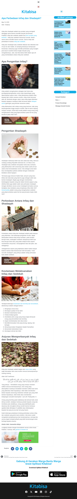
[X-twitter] (31, 492)
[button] (38, 2)
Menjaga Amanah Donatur (62, 106)
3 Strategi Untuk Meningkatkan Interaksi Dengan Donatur (59, 24)
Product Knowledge (61, 103)
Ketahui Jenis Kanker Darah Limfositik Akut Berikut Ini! (58, 34)
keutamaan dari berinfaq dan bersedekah (25, 303)
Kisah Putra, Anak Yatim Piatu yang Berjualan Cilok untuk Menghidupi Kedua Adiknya (59, 82)
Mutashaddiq (5, 190)
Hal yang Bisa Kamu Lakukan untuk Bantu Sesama (58, 71)
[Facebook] (26, 492)
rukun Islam (28, 369)
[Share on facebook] (12, 448)
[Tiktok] (51, 492)
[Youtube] (36, 492)
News (57, 100)
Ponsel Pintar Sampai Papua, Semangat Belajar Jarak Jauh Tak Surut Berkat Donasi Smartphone (59, 59)
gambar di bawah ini (21, 429)
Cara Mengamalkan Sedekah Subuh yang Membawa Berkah (58, 45)
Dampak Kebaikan (60, 97)
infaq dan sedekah (19, 41)
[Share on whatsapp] (26, 448)
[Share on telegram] (17, 448)
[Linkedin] (41, 492)
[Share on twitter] (21, 448)
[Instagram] (46, 492)
